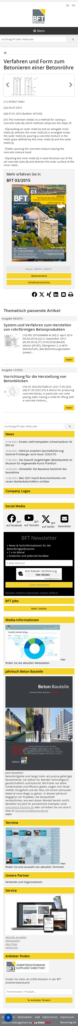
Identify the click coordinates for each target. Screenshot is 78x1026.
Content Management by (17, 1022)
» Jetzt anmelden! (39, 585)
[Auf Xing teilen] (49, 296)
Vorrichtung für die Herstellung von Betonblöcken (35, 378)
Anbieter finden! (40, 1000)
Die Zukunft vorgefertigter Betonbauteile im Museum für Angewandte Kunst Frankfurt (38, 461)
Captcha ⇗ (53, 578)
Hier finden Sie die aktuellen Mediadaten (35, 661)
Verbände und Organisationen (23, 882)
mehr (69, 359)
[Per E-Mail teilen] (63, 294)
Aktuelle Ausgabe (15, 937)
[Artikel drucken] (70, 294)
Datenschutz (50, 1017)
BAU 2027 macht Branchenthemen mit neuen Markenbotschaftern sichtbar (35, 479)
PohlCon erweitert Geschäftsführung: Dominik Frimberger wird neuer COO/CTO (34, 452)
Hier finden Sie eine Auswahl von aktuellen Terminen (35, 865)
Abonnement (39, 276)
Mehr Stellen (39, 608)
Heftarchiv (11, 947)
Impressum (67, 1017)
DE (67, 5)
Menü (41, 31)
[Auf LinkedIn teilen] (56, 296)
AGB (37, 1017)
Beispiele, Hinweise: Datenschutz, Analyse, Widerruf (31, 592)
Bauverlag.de (68, 1022)
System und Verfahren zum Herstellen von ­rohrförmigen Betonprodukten (37, 327)
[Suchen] (73, 39)
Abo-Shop (11, 944)
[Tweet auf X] (41, 296)
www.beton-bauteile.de (19, 807)
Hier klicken (43, 574)
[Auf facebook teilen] (34, 296)
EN (73, 5)
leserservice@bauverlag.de (31, 810)
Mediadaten (12, 940)
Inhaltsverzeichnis (39, 282)
